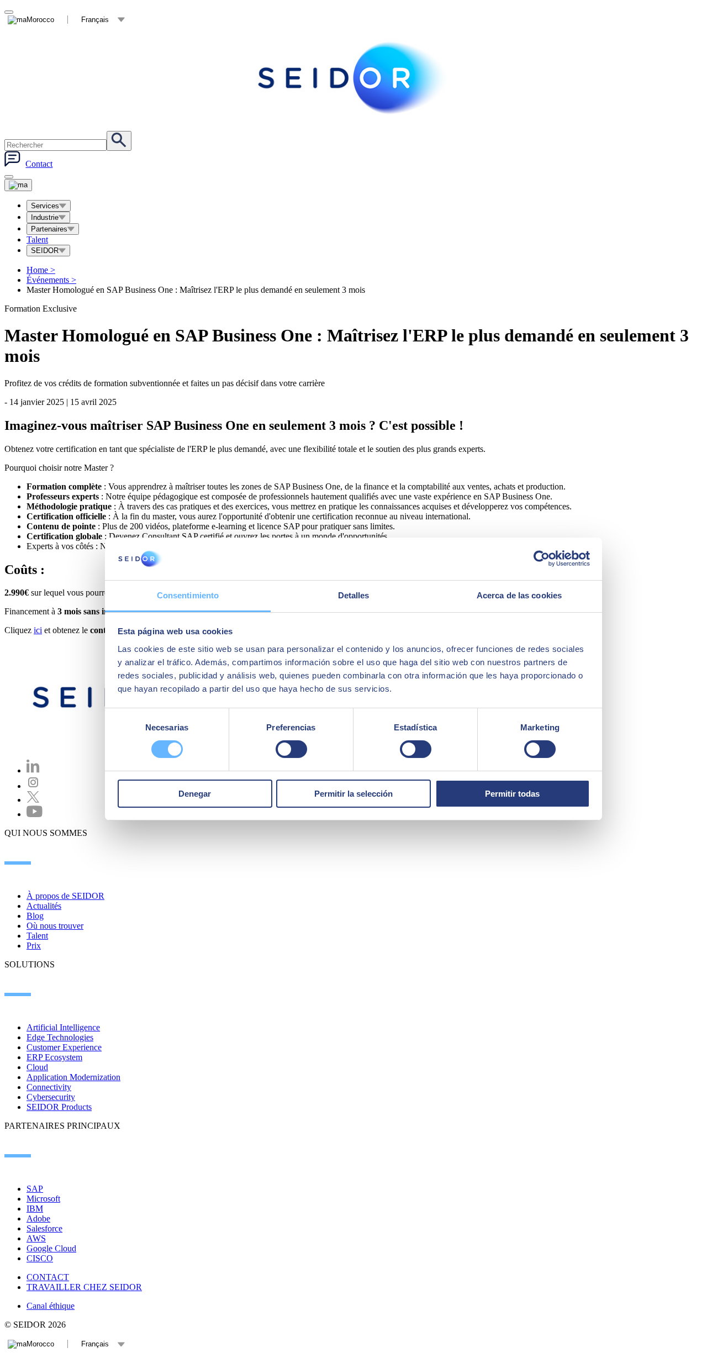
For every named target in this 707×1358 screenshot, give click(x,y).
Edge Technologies (60, 1037)
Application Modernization (73, 1077)
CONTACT (48, 1277)
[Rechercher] (119, 141)
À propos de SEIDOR (65, 896)
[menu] (8, 176)
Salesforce (44, 1228)
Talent (37, 239)
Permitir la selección (353, 793)
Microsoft (43, 1198)
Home (41, 270)
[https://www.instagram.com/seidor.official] (33, 786)
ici (38, 630)
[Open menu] (18, 185)
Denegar (194, 793)
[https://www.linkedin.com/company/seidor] (33, 770)
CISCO (40, 1258)
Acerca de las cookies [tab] (519, 595)
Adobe (38, 1218)
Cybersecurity (51, 1097)
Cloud (37, 1067)
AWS (36, 1238)
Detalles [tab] (354, 595)
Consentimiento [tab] (188, 595)
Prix (34, 945)
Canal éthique (51, 1305)
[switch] (291, 749)
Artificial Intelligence (63, 1027)
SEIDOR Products (59, 1107)
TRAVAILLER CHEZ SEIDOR (84, 1287)
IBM (35, 1208)
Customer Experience (64, 1047)
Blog (35, 915)
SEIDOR (45, 250)
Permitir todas (512, 793)
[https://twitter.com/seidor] (33, 799)
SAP (35, 1188)
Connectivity (49, 1087)
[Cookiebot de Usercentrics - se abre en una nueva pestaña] (541, 558)
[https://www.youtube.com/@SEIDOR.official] (35, 814)
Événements (51, 280)
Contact (38, 164)
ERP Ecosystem (54, 1057)
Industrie (45, 217)
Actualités (44, 905)
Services (45, 206)
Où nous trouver (55, 925)
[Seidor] (353, 78)
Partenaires (49, 229)
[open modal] (8, 12)
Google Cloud (51, 1248)
